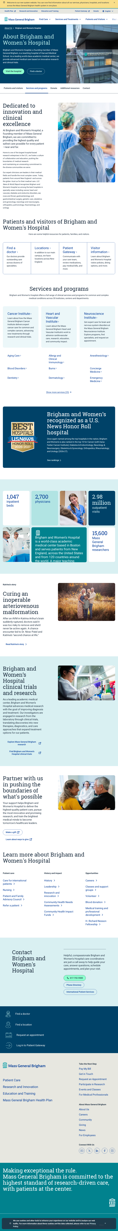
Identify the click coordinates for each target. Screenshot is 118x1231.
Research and (20, 1087)
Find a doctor (36, 71)
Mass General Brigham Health (27, 1100)
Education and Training (49, 11)
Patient (11, 1080)
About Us (8, 28)
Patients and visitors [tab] (13, 88)
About (84, 1109)
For (87, 1135)
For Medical (93, 1094)
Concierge (95, 370)
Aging (13, 355)
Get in (86, 1074)
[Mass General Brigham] (19, 19)
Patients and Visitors (95, 19)
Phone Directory (73, 985)
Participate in (92, 1084)
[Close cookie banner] (105, 1223)
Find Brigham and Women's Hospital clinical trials (21, 752)
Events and (90, 1089)
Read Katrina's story (15, 644)
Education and (19, 1093)
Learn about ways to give (17, 839)
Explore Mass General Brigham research (22, 743)
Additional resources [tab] (70, 88)
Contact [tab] (86, 88)
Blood (16, 368)
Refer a (11, 905)
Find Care (43, 19)
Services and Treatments (66, 19)
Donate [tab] (53, 88)
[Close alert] (114, 2)
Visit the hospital (13, 71)
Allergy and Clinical (56, 359)
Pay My (85, 1068)
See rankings (53, 460)
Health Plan (9, 11)
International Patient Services (80, 992)
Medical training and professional (97, 911)
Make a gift (11, 832)
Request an (93, 1079)
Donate (96, 11)
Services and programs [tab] (36, 88)
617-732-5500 (76, 978)
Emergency (96, 379)
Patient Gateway (81, 11)
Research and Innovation (28, 11)
